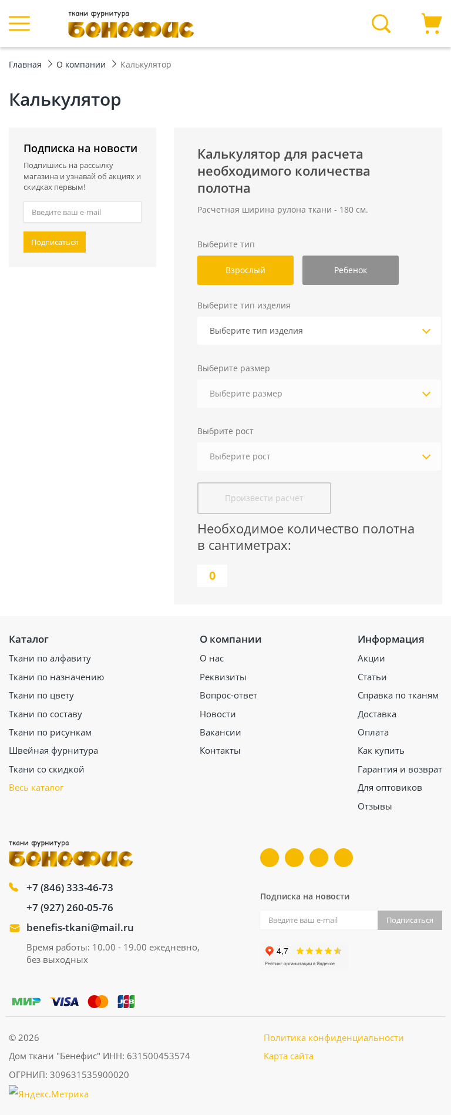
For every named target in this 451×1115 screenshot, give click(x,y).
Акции (371, 658)
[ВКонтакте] (269, 857)
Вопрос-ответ (228, 695)
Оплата (373, 732)
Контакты (220, 750)
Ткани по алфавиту (50, 658)
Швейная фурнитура (53, 750)
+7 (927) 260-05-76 (69, 907)
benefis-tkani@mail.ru (80, 927)
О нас (212, 658)
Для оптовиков (390, 787)
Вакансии (220, 732)
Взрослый (245, 270)
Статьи (372, 677)
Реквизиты (223, 677)
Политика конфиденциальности (334, 1037)
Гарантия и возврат (400, 769)
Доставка (377, 714)
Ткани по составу (45, 714)
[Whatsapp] (343, 857)
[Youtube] (294, 857)
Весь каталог (36, 787)
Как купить (381, 750)
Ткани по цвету (41, 695)
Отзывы (375, 806)
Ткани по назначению (56, 677)
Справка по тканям (398, 695)
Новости (218, 714)
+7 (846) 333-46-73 (69, 887)
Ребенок (350, 270)
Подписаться (54, 242)
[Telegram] (318, 857)
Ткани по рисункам (50, 732)
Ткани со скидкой (47, 769)
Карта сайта (289, 1056)
